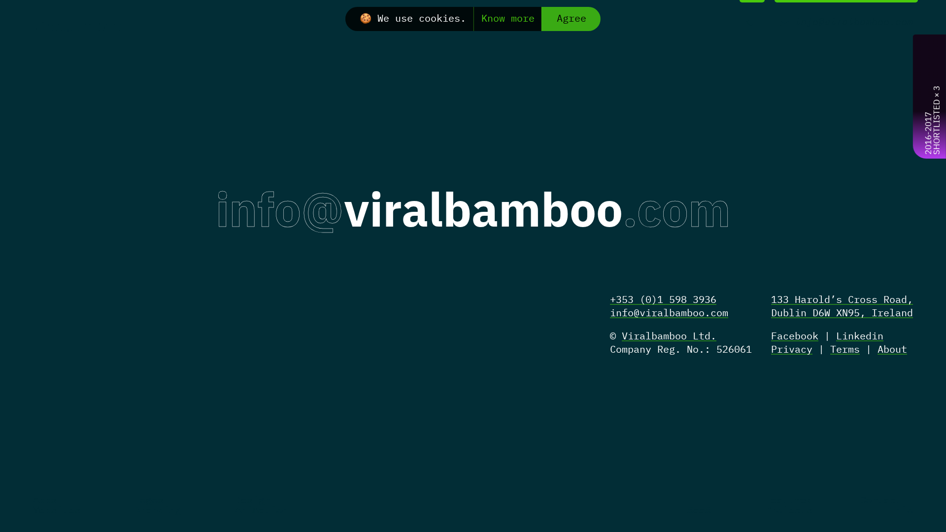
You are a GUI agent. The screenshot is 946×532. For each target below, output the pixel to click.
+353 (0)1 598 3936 (663, 300)
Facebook (794, 336)
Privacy (791, 350)
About (892, 350)
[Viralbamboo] (77, 25)
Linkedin (859, 336)
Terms (845, 350)
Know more (508, 19)
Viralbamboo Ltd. (669, 336)
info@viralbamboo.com (669, 313)
